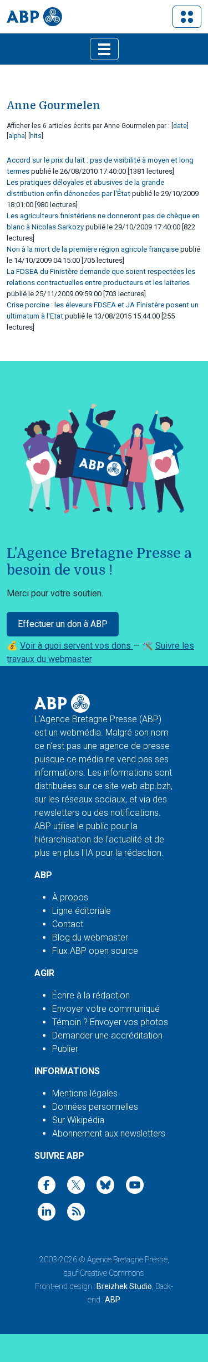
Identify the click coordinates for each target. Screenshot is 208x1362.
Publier (65, 1048)
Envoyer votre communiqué (106, 1008)
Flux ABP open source (95, 950)
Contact (67, 924)
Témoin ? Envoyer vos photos (110, 1022)
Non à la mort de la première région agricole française (93, 249)
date (180, 126)
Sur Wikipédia (78, 1120)
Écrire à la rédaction (91, 995)
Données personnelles (95, 1106)
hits (36, 136)
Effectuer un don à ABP (63, 624)
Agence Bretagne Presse (127, 1259)
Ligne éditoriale (81, 910)
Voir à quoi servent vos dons (76, 645)
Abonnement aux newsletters (108, 1133)
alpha (16, 136)
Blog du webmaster (90, 937)
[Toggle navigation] (187, 17)
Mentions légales (85, 1093)
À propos (70, 897)
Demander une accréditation (107, 1035)
